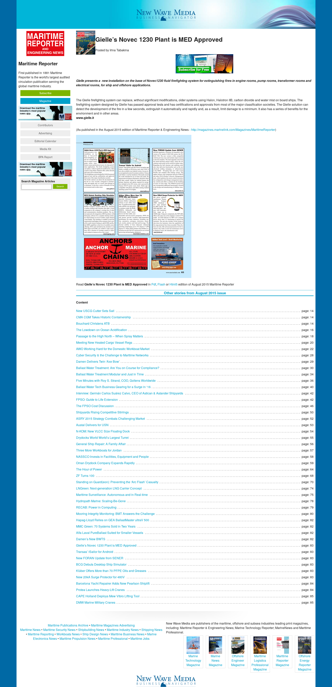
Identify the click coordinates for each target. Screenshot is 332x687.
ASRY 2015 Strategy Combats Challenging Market (110, 418)
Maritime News (30, 629)
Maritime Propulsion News (77, 638)
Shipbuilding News (91, 629)
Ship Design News (95, 634)
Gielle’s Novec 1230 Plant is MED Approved (106, 545)
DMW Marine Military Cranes (95, 602)
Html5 (173, 284)
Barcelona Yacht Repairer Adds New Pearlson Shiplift (112, 583)
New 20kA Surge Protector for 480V (100, 577)
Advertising (45, 133)
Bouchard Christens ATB (93, 323)
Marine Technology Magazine (193, 660)
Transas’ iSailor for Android (94, 551)
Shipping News (151, 629)
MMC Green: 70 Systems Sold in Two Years (105, 526)
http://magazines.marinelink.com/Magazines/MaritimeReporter (233, 129)
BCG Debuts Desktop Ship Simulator (101, 564)
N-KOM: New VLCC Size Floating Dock (103, 431)
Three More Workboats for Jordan (99, 450)
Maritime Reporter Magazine (282, 660)
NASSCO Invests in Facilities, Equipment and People (112, 456)
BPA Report (45, 157)
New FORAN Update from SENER (99, 558)
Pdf (153, 284)
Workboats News (68, 634)
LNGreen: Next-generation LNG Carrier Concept (109, 488)
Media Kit (45, 149)
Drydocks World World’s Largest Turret (102, 437)
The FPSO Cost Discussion (95, 406)
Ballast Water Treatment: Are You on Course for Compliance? (117, 368)
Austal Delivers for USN (92, 425)
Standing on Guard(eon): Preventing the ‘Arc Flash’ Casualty (117, 482)
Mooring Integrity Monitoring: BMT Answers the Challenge (115, 513)
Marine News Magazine (215, 660)
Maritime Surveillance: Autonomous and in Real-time (112, 494)
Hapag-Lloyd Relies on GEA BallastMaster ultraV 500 (112, 520)
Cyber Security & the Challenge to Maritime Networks (112, 355)
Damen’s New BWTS (90, 539)
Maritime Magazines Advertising (113, 625)
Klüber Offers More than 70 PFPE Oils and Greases (111, 570)
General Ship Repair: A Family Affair (101, 444)
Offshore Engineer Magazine (238, 660)
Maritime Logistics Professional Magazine (260, 662)
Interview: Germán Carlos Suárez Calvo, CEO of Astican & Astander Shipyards (129, 393)
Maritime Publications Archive (68, 625)
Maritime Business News (128, 634)
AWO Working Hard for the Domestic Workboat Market (112, 349)
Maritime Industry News (123, 629)
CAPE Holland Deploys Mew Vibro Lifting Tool (107, 596)
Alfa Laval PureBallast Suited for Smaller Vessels (109, 532)
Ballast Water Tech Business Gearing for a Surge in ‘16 (113, 387)
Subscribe (45, 93)
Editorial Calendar (45, 141)
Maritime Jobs (139, 638)
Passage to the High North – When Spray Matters (109, 336)
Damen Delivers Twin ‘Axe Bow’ (98, 361)
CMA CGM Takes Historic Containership (103, 317)
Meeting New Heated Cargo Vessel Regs (104, 342)
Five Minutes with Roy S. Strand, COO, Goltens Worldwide (116, 380)
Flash (161, 284)
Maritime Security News (59, 629)
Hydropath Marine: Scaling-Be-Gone (101, 501)
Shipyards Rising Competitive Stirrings (102, 412)
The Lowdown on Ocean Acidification (101, 330)
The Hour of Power (89, 469)
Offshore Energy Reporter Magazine (304, 662)
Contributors (45, 125)
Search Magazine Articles (38, 181)
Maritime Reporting (41, 634)
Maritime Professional (113, 638)
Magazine (45, 101)
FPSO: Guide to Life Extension (97, 399)
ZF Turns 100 (85, 475)
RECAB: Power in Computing (96, 507)
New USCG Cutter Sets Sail (95, 311)
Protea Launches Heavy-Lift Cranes (100, 589)
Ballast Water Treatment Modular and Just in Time (110, 374)
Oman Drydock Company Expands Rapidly (105, 463)
